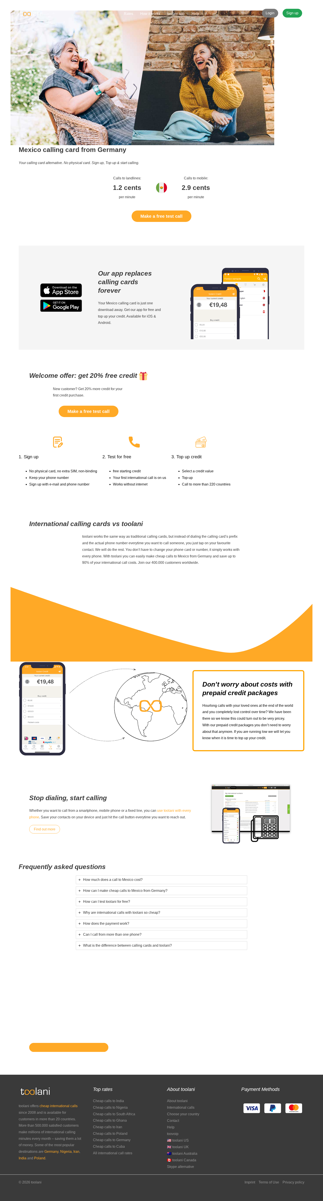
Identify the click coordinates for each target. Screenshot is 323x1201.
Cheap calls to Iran (107, 1127)
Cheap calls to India (108, 1101)
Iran (76, 1151)
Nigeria (66, 1151)
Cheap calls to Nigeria (110, 1107)
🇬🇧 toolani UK (178, 1147)
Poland (39, 1158)
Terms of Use (269, 1182)
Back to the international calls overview (68, 1047)
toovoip (172, 1134)
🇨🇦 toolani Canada (181, 1160)
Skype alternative (180, 1167)
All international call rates (112, 1153)
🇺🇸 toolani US (178, 1140)
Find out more (44, 829)
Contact (173, 1120)
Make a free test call (161, 216)
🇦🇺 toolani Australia (182, 1153)
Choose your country (183, 1114)
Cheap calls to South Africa (114, 1114)
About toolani (177, 1101)
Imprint (250, 1182)
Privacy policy (293, 1182)
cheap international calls (59, 1106)
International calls (180, 1107)
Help (170, 1127)
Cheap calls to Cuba (109, 1146)
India (23, 1158)
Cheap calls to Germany (112, 1140)
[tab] (161, 879)
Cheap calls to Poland (110, 1133)
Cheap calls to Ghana (110, 1120)
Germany (51, 1151)
